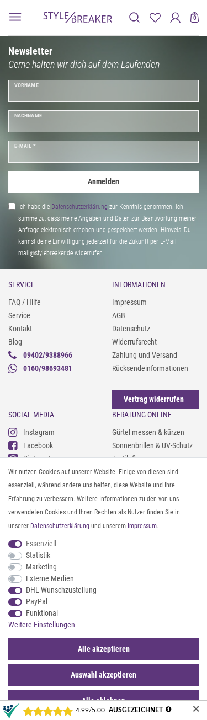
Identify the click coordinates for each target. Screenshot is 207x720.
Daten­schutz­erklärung (59, 526)
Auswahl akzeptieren (103, 674)
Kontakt (20, 328)
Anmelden (103, 181)
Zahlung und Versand (144, 355)
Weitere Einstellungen (41, 624)
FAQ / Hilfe (24, 302)
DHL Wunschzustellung (61, 589)
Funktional (42, 613)
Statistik (38, 555)
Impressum (129, 302)
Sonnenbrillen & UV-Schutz (152, 445)
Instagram (39, 432)
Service (19, 315)
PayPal (36, 601)
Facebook (38, 445)
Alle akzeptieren (104, 648)
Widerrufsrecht (134, 341)
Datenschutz (131, 328)
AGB (118, 315)
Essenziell (41, 543)
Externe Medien (50, 578)
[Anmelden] (175, 17)
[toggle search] (134, 17)
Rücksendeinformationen (150, 368)
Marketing (41, 566)
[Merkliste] (155, 17)
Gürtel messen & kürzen (148, 432)
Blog (15, 341)
